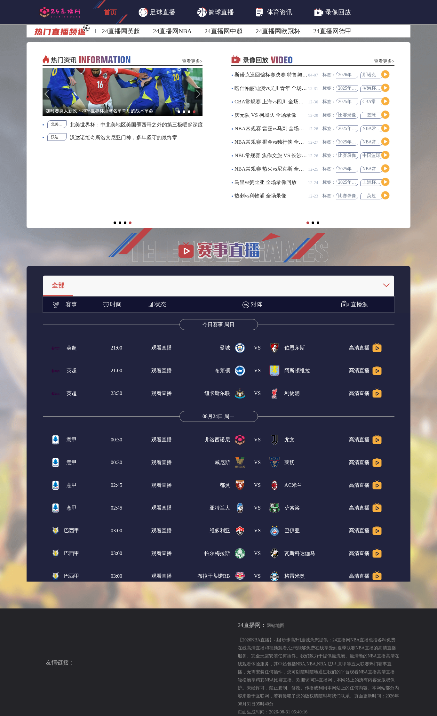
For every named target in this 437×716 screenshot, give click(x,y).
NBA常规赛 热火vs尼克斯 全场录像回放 (279, 169)
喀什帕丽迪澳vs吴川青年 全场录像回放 (278, 88)
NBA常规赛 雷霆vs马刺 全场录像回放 (276, 128)
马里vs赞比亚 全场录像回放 (265, 182)
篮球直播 (221, 12)
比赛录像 (347, 115)
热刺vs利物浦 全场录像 (260, 195)
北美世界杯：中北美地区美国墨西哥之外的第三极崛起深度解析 (59, 124)
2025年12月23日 (353, 182)
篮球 (371, 115)
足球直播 (162, 12)
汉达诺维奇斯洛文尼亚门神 (59, 137)
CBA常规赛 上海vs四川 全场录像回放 (276, 101)
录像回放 (338, 12)
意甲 (72, 439)
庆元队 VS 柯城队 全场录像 (265, 115)
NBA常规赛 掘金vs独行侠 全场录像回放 (279, 142)
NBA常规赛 (373, 128)
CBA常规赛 (373, 101)
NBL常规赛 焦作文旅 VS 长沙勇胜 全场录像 (284, 155)
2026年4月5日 (351, 74)
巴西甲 (71, 530)
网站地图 (275, 625)
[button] (47, 94)
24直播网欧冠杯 (278, 31)
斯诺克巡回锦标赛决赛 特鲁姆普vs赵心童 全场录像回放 (296, 74)
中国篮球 (371, 155)
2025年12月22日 (353, 168)
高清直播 (359, 347)
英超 (371, 195)
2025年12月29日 (353, 88)
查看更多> (192, 61)
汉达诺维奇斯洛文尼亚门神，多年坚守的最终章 (123, 137)
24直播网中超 (223, 31)
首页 (110, 12)
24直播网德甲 (332, 31)
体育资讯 (279, 12)
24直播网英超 (121, 31)
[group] (123, 92)
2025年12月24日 (353, 128)
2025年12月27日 (353, 101)
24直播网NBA (172, 31)
